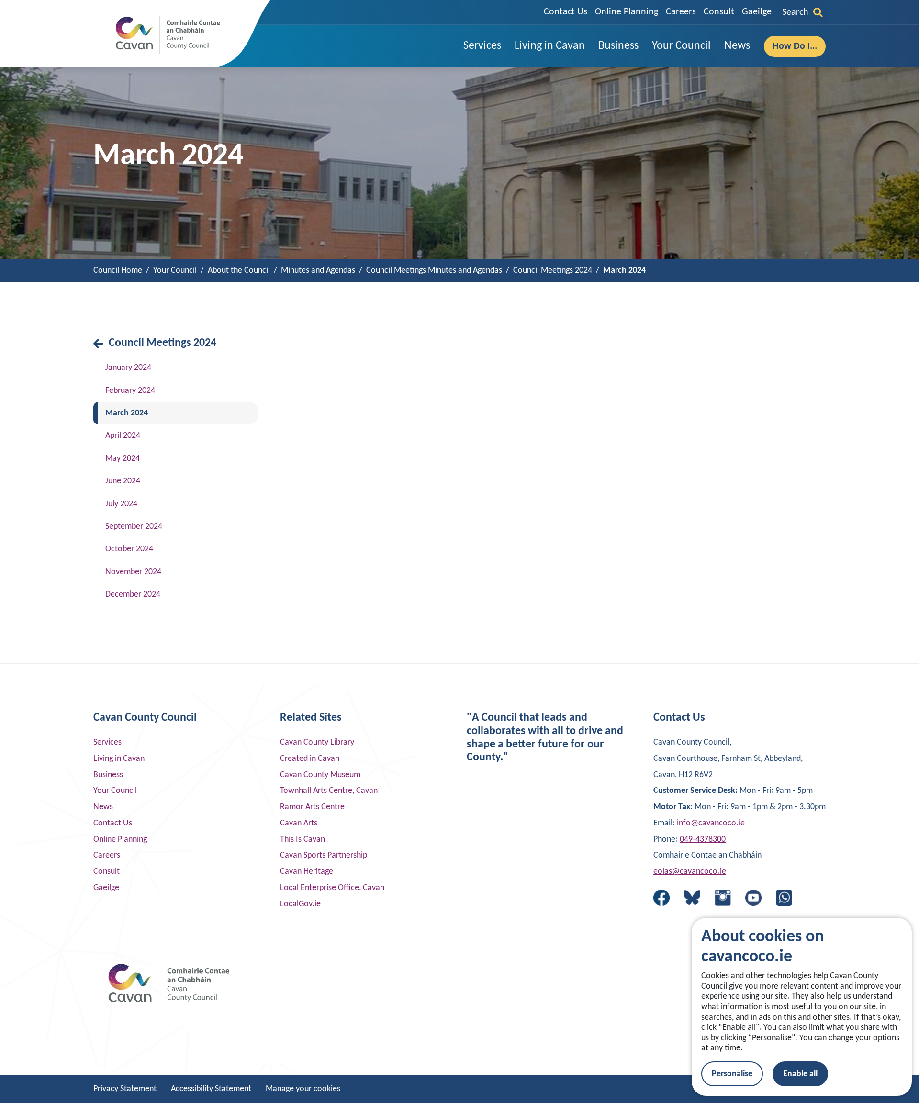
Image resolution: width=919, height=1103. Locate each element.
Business (108, 775)
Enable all (800, 1074)
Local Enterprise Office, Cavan (332, 887)
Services (107, 742)
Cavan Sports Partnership (323, 855)
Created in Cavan (309, 758)
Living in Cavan (119, 758)
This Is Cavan (302, 839)
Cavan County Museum (320, 775)
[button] (482, 46)
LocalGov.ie (300, 904)
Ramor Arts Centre (312, 807)
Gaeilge (757, 12)
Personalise (732, 1074)
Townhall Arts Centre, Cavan (329, 790)
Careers (681, 12)
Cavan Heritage (306, 871)
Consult (719, 12)
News (103, 807)
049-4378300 (703, 839)
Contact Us (565, 12)
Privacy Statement (125, 1088)
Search (795, 12)
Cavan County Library (317, 742)
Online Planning (626, 12)
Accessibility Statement (211, 1088)
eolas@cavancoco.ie (689, 871)
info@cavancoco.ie (711, 823)
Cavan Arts (298, 823)
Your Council (115, 790)
